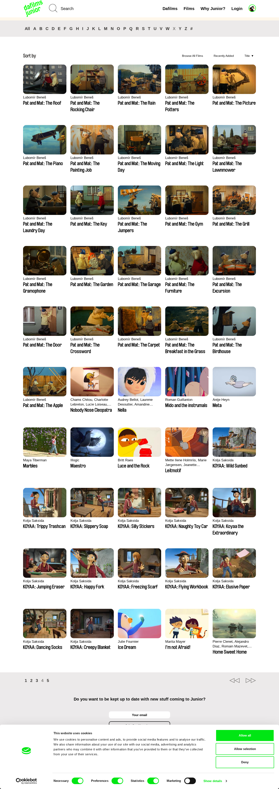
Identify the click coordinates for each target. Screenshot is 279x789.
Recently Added (224, 55)
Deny (245, 762)
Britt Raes (125, 460)
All (27, 28)
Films (189, 8)
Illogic (74, 460)
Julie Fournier (128, 642)
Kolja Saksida (223, 460)
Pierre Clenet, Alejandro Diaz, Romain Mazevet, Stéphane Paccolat (231, 644)
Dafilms (170, 8)
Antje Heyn (221, 400)
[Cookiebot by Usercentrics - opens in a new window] (26, 781)
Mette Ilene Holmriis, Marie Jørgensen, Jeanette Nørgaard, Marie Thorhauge (186, 462)
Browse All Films (192, 55)
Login (236, 8)
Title (247, 55)
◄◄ (234, 680)
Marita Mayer (175, 642)
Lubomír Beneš (34, 97)
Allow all (245, 735)
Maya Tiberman (35, 460)
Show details (212, 781)
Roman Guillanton (178, 400)
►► (251, 680)
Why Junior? (213, 8)
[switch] (117, 781)
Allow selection (245, 749)
